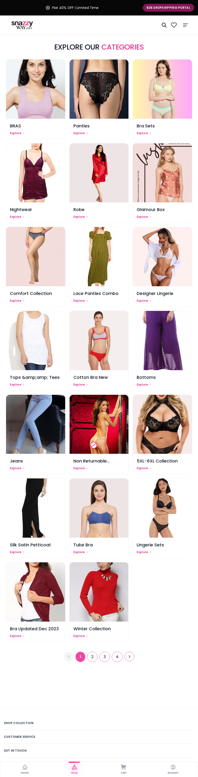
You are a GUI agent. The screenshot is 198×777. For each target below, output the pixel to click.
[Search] (164, 25)
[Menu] (185, 25)
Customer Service (19, 737)
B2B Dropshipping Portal (168, 8)
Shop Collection (19, 723)
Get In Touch (15, 750)
